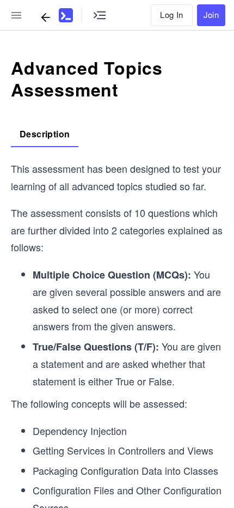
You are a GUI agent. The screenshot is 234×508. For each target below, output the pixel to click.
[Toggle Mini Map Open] (100, 15)
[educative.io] (66, 15)
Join (211, 14)
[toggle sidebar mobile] (16, 15)
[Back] (46, 17)
